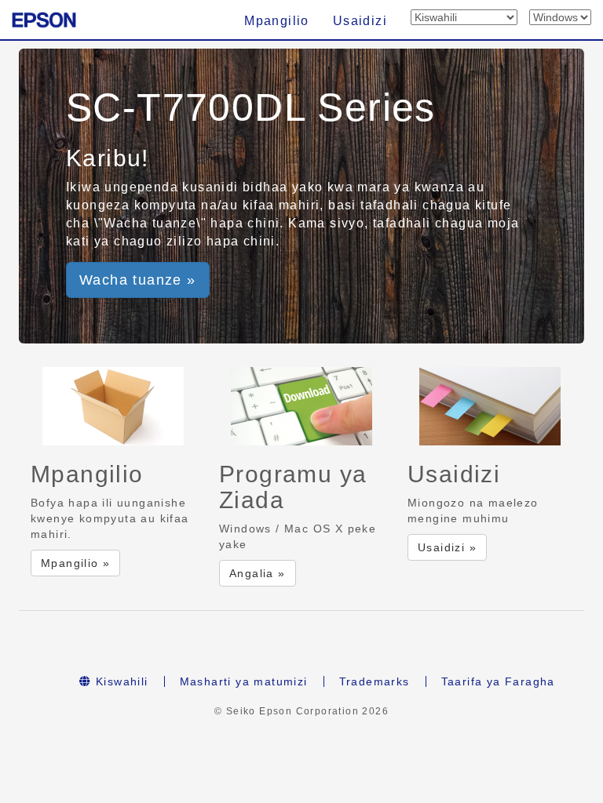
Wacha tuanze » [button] (137, 280)
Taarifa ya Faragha (498, 681)
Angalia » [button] (257, 573)
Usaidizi (360, 20)
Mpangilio (276, 20)
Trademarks (374, 681)
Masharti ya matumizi (244, 681)
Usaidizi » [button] (447, 547)
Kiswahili (120, 681)
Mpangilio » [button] (75, 563)
